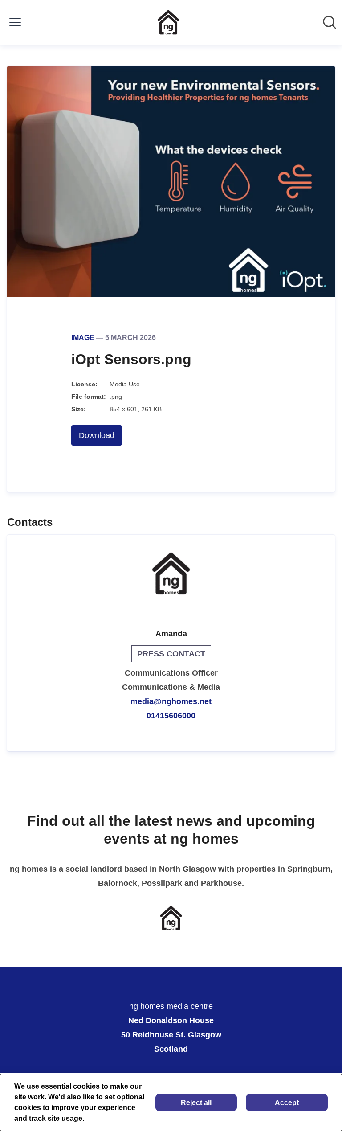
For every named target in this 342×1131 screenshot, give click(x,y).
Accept (287, 1102)
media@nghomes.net (171, 701)
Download (96, 435)
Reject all (196, 1102)
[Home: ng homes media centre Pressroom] (168, 22)
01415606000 (171, 715)
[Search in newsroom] (329, 22)
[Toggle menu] (15, 22)
